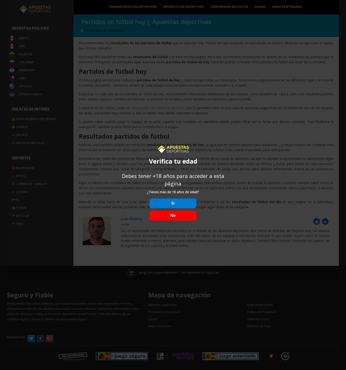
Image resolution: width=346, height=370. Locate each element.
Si (173, 203)
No (173, 215)
